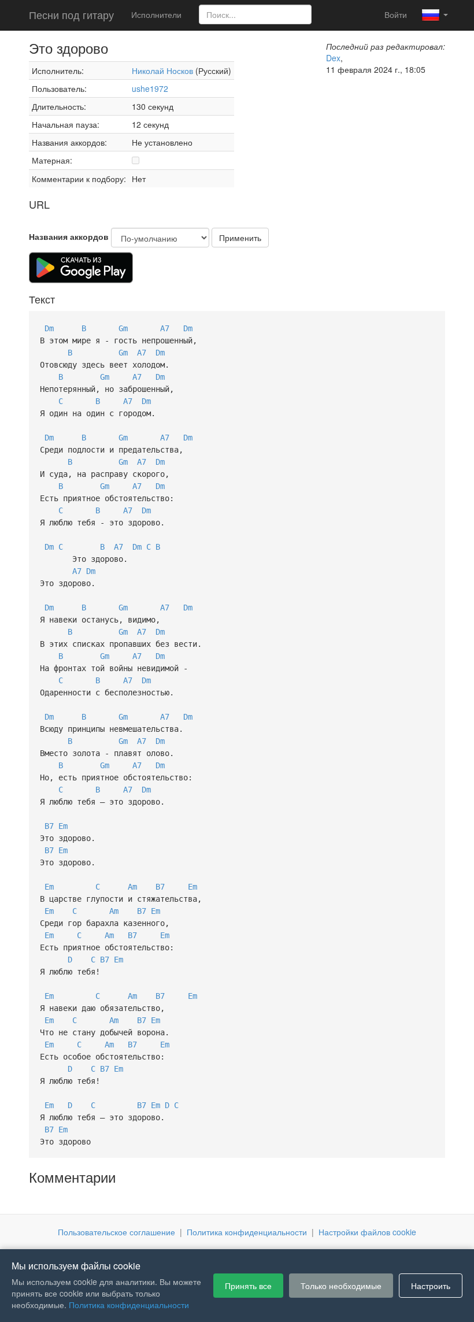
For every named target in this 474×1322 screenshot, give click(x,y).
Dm (49, 328)
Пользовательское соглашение (116, 1232)
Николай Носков (162, 70)
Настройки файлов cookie (367, 1232)
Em (63, 826)
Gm (123, 328)
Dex (333, 58)
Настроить (430, 1285)
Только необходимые (341, 1285)
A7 (164, 328)
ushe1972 (150, 88)
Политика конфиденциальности (247, 1232)
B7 (49, 826)
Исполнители (156, 14)
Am (132, 886)
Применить (240, 237)
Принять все (248, 1285)
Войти (395, 14)
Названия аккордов (69, 236)
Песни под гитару (71, 14)
